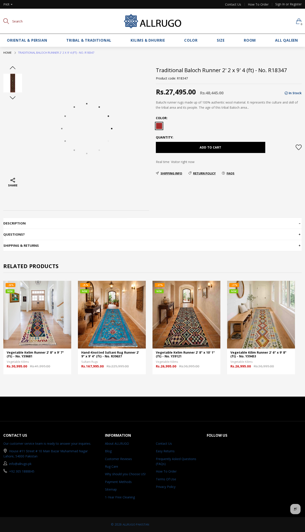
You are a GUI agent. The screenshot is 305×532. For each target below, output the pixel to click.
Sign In (280, 4)
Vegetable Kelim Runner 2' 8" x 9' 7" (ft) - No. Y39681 (35, 354)
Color (191, 40)
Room (250, 40)
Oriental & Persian (27, 40)
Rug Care (111, 466)
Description (14, 223)
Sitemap (111, 489)
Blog (108, 451)
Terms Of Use (166, 479)
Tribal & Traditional (88, 40)
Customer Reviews (118, 459)
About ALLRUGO (117, 443)
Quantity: (164, 137)
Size (221, 40)
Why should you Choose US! (125, 474)
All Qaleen (286, 40)
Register (296, 4)
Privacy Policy (165, 487)
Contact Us (233, 4)
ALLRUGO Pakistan (136, 524)
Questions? (14, 234)
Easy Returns (165, 451)
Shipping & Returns (21, 245)
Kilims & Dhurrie (148, 40)
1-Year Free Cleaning (120, 497)
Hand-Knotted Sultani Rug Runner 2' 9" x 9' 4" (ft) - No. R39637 (110, 354)
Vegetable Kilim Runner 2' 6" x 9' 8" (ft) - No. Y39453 (258, 354)
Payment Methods (118, 482)
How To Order (258, 4)
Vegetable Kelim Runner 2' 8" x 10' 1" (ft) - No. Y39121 (185, 354)
